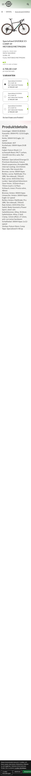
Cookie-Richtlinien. (20, 768)
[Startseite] (2, 11)
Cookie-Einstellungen (6, 772)
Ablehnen (17, 772)
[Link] (3, 4)
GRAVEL (9, 12)
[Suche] (28, 4)
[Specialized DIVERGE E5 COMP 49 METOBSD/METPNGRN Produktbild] (15, 26)
